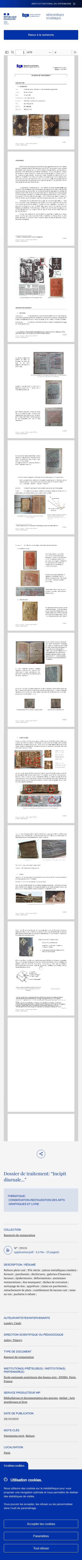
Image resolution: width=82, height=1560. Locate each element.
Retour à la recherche (41, 34)
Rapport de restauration (19, 1357)
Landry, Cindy (12, 1323)
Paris (7, 1452)
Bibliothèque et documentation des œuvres (31, 1398)
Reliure (30, 1436)
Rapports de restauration (19, 1235)
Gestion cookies (14, 1465)
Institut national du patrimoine (51, 4)
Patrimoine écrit (14, 1436)
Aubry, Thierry (13, 1340)
